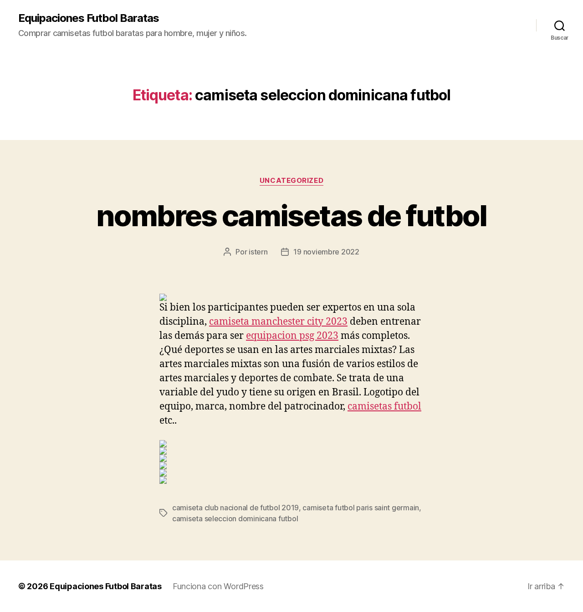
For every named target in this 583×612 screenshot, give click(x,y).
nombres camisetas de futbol (291, 215)
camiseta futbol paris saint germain (360, 507)
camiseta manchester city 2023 (278, 322)
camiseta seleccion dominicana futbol (235, 518)
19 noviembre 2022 (326, 251)
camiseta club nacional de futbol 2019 (235, 507)
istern (258, 251)
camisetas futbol (384, 406)
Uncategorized (291, 180)
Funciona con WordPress (218, 586)
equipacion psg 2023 (292, 336)
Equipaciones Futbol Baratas (88, 18)
